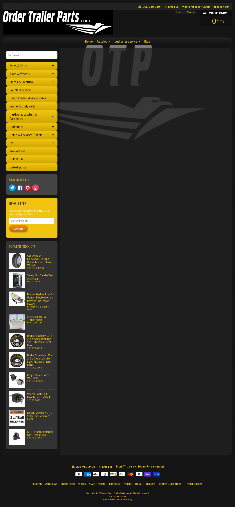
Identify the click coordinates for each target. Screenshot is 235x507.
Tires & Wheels (20, 73)
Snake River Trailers (73, 483)
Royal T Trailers (145, 483)
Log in (179, 12)
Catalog (102, 41)
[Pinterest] (27, 187)
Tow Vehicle (17, 151)
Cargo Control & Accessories (28, 98)
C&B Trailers (97, 483)
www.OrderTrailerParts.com (115, 493)
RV (11, 143)
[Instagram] (35, 187)
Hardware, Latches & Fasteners (23, 116)
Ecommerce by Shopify (121, 499)
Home (89, 41)
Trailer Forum (193, 483)
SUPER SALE (17, 159)
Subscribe (18, 229)
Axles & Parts (18, 65)
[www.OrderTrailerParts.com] (58, 22)
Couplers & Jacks (20, 90)
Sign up (190, 12)
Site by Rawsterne (117, 496)
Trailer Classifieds (170, 483)
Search (37, 483)
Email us (171, 6)
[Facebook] (20, 187)
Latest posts (18, 167)
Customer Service (126, 41)
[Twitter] (12, 187)
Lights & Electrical (22, 82)
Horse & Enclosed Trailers (26, 134)
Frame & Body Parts (22, 106)
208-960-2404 (149, 6)
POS (105, 499)
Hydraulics (16, 126)
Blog (147, 41)
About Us (51, 483)
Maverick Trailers (120, 483)
